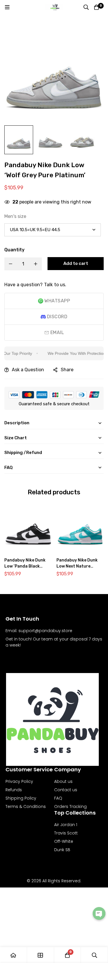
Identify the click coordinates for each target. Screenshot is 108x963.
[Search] (86, 7)
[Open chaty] (99, 913)
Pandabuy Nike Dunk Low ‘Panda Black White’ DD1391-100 (25, 566)
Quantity (14, 249)
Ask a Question (28, 369)
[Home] (13, 955)
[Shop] (40, 955)
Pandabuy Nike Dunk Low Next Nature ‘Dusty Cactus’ (77, 566)
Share (67, 369)
